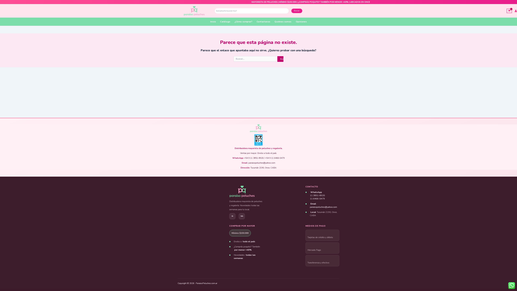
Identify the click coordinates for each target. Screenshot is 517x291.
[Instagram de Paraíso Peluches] (232, 216)
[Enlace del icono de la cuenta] (516, 11)
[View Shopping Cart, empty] (509, 11)
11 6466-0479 (317, 198)
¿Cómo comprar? (243, 21)
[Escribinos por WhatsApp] (242, 216)
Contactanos (263, 21)
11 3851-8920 (317, 195)
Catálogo (225, 21)
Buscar (297, 11)
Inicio (213, 21)
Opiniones (301, 21)
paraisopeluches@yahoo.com (323, 207)
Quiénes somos (283, 21)
